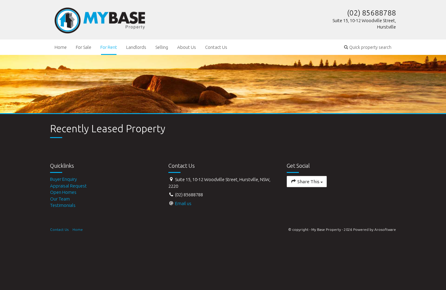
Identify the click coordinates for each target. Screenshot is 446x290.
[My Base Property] (100, 19)
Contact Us (216, 47)
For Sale (83, 47)
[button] (368, 47)
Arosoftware (385, 229)
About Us (186, 47)
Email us (183, 203)
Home (61, 47)
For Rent (108, 47)
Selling (161, 47)
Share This (308, 181)
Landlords (136, 47)
